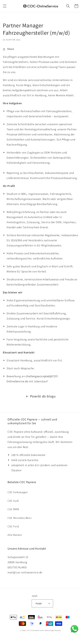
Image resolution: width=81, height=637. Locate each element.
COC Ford (13, 526)
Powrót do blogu (43, 396)
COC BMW (13, 509)
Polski (39, 603)
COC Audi (13, 500)
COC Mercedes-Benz (19, 518)
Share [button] (10, 49)
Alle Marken (15, 535)
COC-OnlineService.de (35, 630)
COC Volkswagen (18, 492)
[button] (5, 6)
